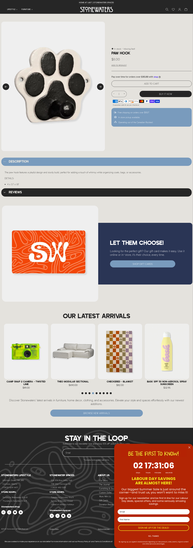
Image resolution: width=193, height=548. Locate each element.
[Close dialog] (189, 447)
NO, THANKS (153, 536)
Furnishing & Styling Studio (111, 488)
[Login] (173, 9)
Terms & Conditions (103, 541)
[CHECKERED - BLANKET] (73, 351)
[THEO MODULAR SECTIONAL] (26, 351)
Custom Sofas (105, 492)
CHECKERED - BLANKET (73, 381)
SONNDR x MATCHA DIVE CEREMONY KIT (167, 383)
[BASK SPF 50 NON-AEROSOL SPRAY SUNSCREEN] (120, 351)
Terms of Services (103, 529)
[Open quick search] (167, 9)
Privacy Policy (54, 529)
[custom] (3, 512)
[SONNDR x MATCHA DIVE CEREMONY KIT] (167, 351)
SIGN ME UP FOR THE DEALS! (153, 527)
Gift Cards (103, 500)
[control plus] (124, 94)
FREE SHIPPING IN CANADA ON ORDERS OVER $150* (96, 2)
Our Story (103, 480)
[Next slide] (100, 86)
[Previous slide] (6, 86)
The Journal (104, 484)
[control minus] (113, 94)
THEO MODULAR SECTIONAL (26, 381)
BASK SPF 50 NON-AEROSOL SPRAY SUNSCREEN (120, 383)
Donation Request (107, 504)
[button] (82, 393)
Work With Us (105, 496)
